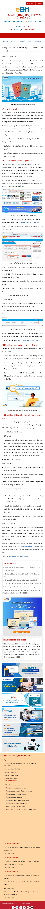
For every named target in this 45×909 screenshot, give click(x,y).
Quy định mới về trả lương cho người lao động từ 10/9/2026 (22, 583)
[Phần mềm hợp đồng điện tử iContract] (22, 685)
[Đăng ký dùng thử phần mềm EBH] (22, 617)
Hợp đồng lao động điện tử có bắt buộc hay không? (19, 587)
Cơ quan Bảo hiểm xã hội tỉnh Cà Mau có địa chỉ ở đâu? (21, 580)
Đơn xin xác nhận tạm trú (20, 556)
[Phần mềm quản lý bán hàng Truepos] (22, 745)
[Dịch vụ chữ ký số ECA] (22, 700)
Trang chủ (5, 41)
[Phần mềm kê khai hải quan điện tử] (22, 730)
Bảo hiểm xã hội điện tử (27, 546)
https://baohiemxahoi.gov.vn (28, 222)
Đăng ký (39, 3)
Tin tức (13, 41)
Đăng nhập (30, 3)
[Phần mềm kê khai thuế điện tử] (22, 715)
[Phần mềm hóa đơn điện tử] (22, 670)
